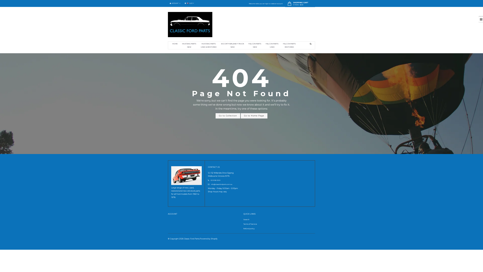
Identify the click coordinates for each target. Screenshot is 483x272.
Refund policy (249, 229)
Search (246, 219)
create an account (277, 4)
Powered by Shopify (208, 239)
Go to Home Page (254, 116)
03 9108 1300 (215, 180)
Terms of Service (250, 224)
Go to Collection (228, 116)
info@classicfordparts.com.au (221, 184)
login (267, 4)
